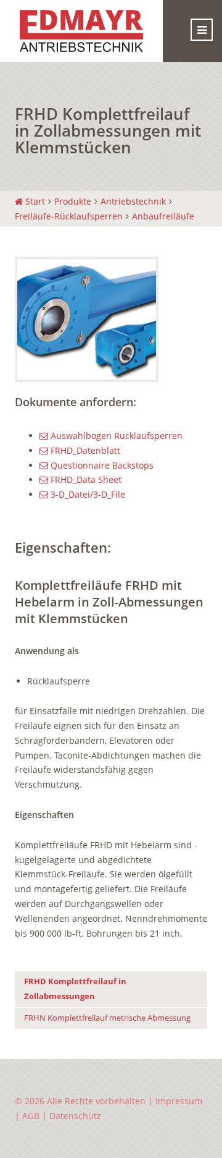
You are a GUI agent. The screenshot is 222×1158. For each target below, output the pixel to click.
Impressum (178, 1101)
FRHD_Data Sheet (84, 479)
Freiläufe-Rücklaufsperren (69, 216)
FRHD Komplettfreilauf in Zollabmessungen (75, 989)
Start (34, 201)
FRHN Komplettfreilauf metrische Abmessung (107, 1018)
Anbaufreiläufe (163, 216)
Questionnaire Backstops (101, 465)
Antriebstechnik (133, 201)
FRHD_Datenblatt (84, 450)
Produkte (72, 201)
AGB (30, 1116)
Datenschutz (75, 1116)
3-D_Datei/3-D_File (86, 494)
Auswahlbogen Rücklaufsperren (115, 435)
